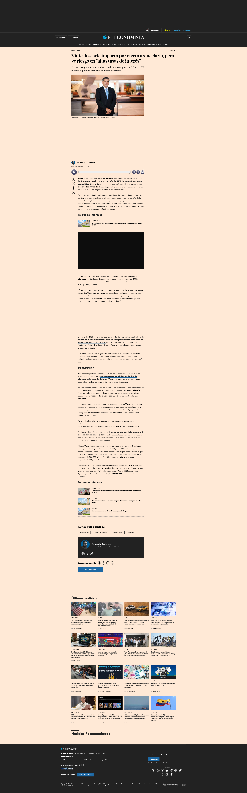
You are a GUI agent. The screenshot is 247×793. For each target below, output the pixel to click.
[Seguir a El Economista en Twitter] (158, 770)
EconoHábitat (75, 51)
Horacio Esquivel (156, 691)
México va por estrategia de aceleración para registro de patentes (107, 653)
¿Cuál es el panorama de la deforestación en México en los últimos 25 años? (108, 685)
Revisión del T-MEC (124, 44)
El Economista (78, 753)
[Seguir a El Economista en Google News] (162, 774)
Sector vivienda (118, 532)
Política (100, 618)
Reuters (154, 659)
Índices (158, 44)
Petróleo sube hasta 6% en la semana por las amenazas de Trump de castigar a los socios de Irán (163, 653)
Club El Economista (101, 753)
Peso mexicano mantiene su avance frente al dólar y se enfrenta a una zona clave (136, 685)
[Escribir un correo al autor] (92, 554)
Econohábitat (84, 532)
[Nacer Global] (67, 768)
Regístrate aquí (153, 759)
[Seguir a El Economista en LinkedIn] (162, 770)
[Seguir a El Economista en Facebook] (154, 770)
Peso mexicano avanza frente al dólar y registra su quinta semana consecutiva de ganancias (162, 622)
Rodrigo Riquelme (77, 691)
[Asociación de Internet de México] (184, 785)
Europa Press (76, 722)
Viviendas (131, 532)
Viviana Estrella (103, 659)
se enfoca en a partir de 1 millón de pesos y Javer (111, 433)
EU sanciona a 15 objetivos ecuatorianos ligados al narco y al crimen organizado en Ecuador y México (162, 717)
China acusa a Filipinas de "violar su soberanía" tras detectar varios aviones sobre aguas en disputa (136, 716)
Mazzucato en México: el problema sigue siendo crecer (163, 684)
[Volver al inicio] (99, 749)
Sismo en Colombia (109, 44)
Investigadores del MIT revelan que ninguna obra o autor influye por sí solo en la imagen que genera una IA (110, 716)
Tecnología (75, 649)
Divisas (165, 44)
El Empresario (102, 649)
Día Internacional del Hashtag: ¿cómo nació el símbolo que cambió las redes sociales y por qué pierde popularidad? (83, 654)
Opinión (153, 681)
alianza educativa (138, 44)
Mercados (74, 618)
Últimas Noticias (85, 44)
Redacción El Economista (105, 691)
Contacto (109, 760)
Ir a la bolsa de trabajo (86, 774)
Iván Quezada (76, 660)
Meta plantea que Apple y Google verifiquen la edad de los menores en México (83, 685)
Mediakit (73, 757)
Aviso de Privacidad (78, 760)
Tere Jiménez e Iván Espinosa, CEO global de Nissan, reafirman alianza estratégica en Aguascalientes (136, 653)
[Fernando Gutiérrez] (73, 163)
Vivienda (94, 498)
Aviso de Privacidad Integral (95, 760)
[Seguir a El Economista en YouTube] (167, 770)
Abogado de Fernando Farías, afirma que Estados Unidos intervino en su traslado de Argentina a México (108, 623)
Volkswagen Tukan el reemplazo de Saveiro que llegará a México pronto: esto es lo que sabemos (136, 622)
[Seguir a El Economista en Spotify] (171, 770)
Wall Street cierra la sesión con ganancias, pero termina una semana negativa (82, 622)
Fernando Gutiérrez (87, 162)
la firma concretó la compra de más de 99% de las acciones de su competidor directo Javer (110, 182)
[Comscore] (170, 785)
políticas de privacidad (167, 762)
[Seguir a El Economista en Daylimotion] (180, 770)
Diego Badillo (103, 628)
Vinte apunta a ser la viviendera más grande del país (110, 511)
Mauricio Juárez (129, 628)
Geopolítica (75, 712)
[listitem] (74, 172)
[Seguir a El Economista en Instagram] (176, 770)
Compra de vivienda (100, 532)
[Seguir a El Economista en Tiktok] (171, 774)
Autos (126, 618)
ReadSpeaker (127, 173)
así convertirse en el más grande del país (107, 377)
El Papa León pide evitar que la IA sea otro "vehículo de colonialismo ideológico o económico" (83, 716)
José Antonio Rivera (77, 628)
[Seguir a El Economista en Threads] (167, 774)
